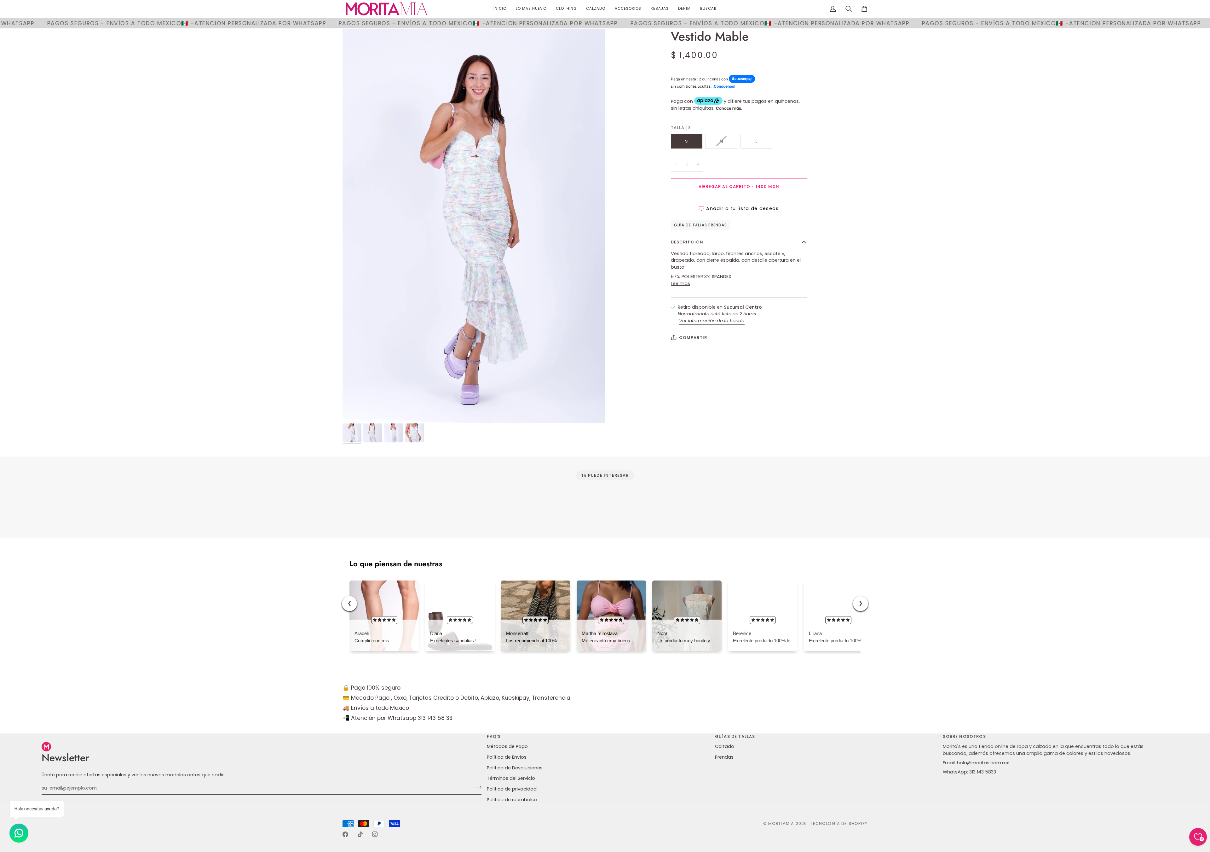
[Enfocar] (474, 226)
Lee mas (680, 283)
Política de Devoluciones (515, 768)
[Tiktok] (360, 834)
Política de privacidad (512, 789)
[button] (566, 9)
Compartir (693, 338)
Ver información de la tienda (712, 321)
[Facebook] (345, 834)
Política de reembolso (512, 800)
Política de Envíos (507, 757)
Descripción (687, 242)
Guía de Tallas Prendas (700, 224)
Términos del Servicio (511, 778)
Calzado (724, 746)
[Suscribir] (476, 787)
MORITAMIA (782, 823)
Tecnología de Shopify (838, 823)
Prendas (724, 757)
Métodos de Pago (507, 746)
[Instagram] (375, 834)
